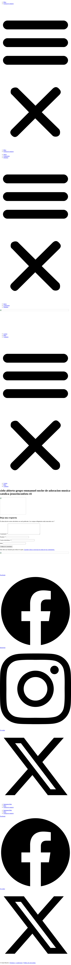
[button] (35, 77)
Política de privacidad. (30, 963)
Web (1, 543)
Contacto (5, 337)
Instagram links (7, 804)
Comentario (3, 534)
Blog (4, 2)
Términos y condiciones (16, 963)
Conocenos (6, 156)
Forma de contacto (8, 3)
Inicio (5, 154)
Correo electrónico (5, 540)
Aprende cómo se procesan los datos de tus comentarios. (39, 549)
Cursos (5, 334)
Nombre (3, 537)
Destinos (5, 157)
